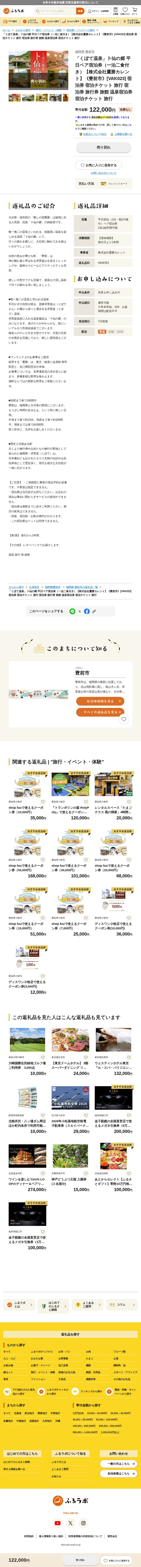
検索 (80, 11)
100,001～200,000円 (84, 1426)
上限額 (115, 14)
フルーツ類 (119, 1351)
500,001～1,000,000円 (85, 1432)
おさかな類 (37, 1358)
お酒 (115, 1358)
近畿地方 (8, 1421)
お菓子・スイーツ (40, 1365)
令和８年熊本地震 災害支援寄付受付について (70, 2)
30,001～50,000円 (83, 1419)
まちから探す (16, 587)
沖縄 (57, 1421)
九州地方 (34, 587)
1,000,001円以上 (110, 1432)
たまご (89, 1358)
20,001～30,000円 (121, 1413)
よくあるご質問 (60, 1469)
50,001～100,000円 (106, 1419)
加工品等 (63, 1365)
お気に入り (125, 14)
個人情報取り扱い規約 (51, 1536)
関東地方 (42, 1413)
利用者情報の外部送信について (85, 1536)
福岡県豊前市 (53, 587)
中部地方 (55, 1413)
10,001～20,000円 (97, 1413)
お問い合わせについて (104, 173)
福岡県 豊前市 (85, 52)
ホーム (6, 30)
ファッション (38, 1379)
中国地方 (21, 1421)
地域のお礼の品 (66, 1372)
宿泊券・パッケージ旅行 (81, 30)
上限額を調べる (123, 134)
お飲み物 (8, 1365)
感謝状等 (91, 1379)
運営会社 (112, 1536)
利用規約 (29, 1536)
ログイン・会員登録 (100, 11)
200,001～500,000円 (110, 1426)
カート (135, 14)
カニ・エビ (9, 1358)
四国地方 (34, 1421)
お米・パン (64, 1351)
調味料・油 (119, 1365)
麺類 (88, 1365)
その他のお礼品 (121, 1379)
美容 (5, 1379)
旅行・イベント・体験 (49, 30)
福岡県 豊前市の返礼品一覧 (82, 587)
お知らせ (56, 1476)
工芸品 (62, 1379)
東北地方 (29, 1413)
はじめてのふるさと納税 (16, 1461)
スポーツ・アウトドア (125, 1372)
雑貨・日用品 (93, 1372)
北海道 (17, 1413)
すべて (7, 1351)
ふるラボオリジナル (42, 1351)
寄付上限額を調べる (14, 1469)
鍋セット (8, 1372)
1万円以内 (78, 1413)
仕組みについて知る (94, 134)
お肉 (88, 1351)
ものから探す (23, 30)
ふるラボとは (59, 1461)
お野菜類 (63, 1358)
